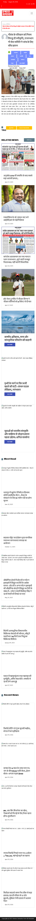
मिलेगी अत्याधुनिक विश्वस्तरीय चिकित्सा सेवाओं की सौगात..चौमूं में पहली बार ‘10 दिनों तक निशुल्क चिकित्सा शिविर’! (16, 635)
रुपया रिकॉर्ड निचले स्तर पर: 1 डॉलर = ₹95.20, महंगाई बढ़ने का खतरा (17, 855)
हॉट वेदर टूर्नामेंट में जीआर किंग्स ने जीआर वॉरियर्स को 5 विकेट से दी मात (17, 300)
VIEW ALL (29, 140)
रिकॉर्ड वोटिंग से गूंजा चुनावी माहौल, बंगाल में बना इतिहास (16, 730)
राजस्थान (16, 52)
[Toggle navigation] (31, 13)
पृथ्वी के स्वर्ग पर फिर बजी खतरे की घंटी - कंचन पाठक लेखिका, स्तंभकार (16, 387)
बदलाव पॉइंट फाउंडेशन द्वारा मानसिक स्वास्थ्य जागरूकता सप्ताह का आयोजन (17, 540)
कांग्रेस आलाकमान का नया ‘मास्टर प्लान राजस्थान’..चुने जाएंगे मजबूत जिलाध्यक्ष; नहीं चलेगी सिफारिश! (16, 259)
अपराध (12, 56)
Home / (4, 24)
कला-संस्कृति (22, 63)
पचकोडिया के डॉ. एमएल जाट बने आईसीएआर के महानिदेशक (16, 219)
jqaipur (11, 128)
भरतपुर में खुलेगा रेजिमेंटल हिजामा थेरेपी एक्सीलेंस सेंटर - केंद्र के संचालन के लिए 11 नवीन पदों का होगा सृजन (17, 497)
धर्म (30, 56)
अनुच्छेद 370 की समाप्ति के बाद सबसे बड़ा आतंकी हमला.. (17, 177)
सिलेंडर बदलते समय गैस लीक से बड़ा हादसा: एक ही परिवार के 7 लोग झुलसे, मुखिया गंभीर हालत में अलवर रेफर (17, 897)
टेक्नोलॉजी (13, 59)
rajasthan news (24, 128)
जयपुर (12, 63)
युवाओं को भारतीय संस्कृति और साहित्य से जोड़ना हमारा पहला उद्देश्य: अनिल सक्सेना (16, 434)
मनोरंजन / (8, 24)
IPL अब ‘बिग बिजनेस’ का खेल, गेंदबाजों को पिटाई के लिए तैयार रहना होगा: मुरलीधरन (17, 813)
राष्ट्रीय (25, 52)
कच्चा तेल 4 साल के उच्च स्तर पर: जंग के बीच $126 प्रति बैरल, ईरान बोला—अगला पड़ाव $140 (16, 771)
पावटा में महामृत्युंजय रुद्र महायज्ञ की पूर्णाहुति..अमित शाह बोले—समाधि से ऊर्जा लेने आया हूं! (17, 679)
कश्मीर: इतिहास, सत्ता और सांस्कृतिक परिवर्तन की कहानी (17, 339)
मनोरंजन (22, 59)
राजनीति (21, 56)
